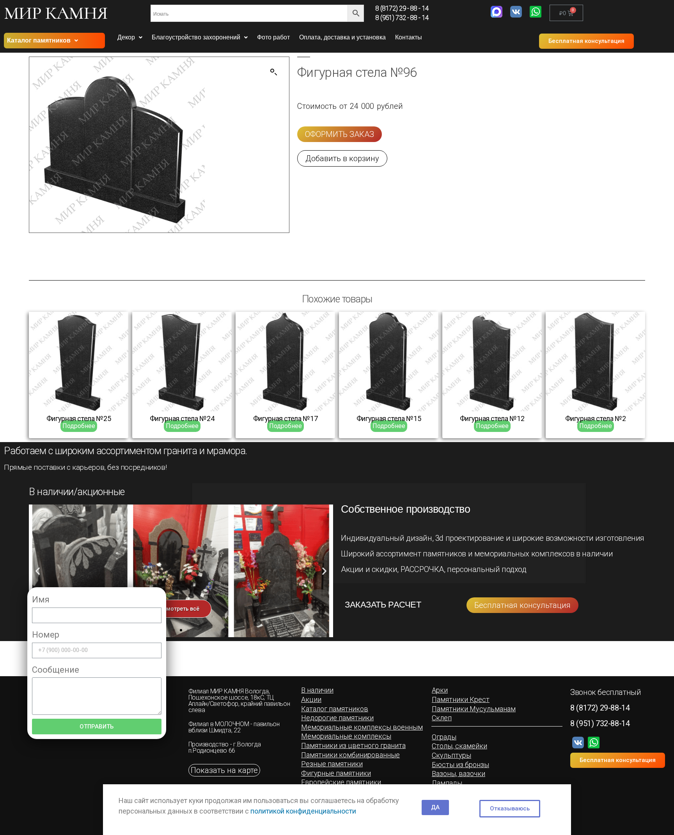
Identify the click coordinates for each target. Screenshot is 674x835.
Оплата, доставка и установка (342, 37)
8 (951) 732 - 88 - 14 (402, 17)
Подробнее (78, 426)
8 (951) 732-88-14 (600, 723)
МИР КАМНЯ (56, 13)
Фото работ (273, 37)
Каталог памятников (39, 40)
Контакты (408, 37)
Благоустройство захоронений (196, 37)
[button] (586, 41)
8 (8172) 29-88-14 (600, 707)
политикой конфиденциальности (303, 811)
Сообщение (55, 670)
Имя (41, 599)
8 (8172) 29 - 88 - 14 (402, 8)
